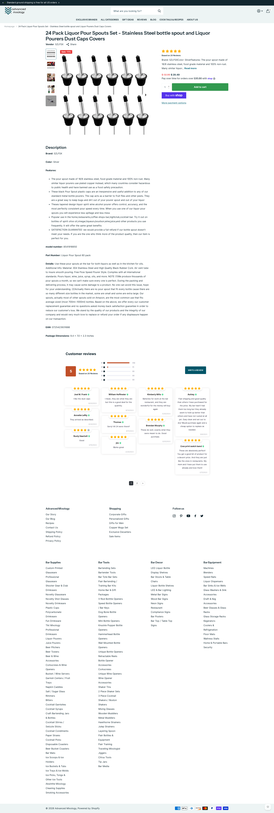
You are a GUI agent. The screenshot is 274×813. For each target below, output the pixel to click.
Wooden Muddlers (108, 713)
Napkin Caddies (54, 687)
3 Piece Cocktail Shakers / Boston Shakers (107, 700)
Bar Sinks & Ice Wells (215, 585)
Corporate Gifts (117, 514)
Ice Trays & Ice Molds (57, 770)
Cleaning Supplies (55, 788)
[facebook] (195, 516)
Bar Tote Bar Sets (107, 576)
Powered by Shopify (89, 808)
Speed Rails (210, 576)
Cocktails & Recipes (171, 19)
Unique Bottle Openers (110, 651)
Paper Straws (53, 735)
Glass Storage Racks (215, 616)
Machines (209, 568)
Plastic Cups (52, 607)
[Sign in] (260, 11)
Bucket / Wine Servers (57, 673)
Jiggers (102, 752)
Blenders (208, 572)
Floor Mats (209, 634)
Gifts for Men (116, 523)
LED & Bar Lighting (161, 590)
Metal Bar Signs (159, 594)
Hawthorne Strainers (109, 722)
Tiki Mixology (53, 625)
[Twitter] (201, 516)
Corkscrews (104, 669)
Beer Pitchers (53, 647)
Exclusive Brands (86, 19)
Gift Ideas (128, 19)
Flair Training (105, 744)
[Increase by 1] (169, 84)
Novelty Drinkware (56, 603)
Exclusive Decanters (120, 531)
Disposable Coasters (57, 744)
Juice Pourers (53, 642)
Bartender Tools (107, 572)
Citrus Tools (104, 757)
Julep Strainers (106, 726)
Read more (190, 68)
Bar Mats (50, 752)
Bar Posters (157, 616)
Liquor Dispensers (213, 581)
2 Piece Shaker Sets (109, 691)
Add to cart (200, 87)
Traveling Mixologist (109, 748)
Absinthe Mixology (56, 783)
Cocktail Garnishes (56, 704)
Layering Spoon (106, 730)
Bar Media (103, 766)
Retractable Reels (107, 656)
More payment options (174, 102)
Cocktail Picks (53, 739)
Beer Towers (52, 651)
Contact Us (52, 527)
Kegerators (209, 620)
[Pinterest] (181, 515)
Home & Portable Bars (215, 642)
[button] (2, 3)
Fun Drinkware (53, 620)
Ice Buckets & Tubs (56, 766)
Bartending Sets (107, 568)
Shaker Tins (104, 687)
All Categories (110, 19)
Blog (153, 19)
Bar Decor (157, 562)
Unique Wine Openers (110, 673)
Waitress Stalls (211, 638)
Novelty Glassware (56, 594)
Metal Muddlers (106, 717)
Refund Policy (53, 536)
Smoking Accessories (57, 792)
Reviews (142, 19)
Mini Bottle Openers (109, 620)
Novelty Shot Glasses (57, 598)
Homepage (9, 26)
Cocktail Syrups (54, 709)
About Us (192, 19)
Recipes (50, 523)
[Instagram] (174, 515)
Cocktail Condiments (57, 730)
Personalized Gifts (119, 518)
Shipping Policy (54, 531)
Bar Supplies (53, 562)
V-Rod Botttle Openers (110, 598)
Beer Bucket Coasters (57, 748)
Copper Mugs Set (118, 527)
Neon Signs (157, 603)
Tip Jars (102, 761)
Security (208, 647)
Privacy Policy (53, 540)
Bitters (49, 700)
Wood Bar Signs (159, 598)
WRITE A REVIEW (195, 370)
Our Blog (50, 518)
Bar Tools (103, 562)
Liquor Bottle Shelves (162, 585)
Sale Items (114, 536)
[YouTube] (188, 516)
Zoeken (159, 11)
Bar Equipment (212, 562)
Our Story (51, 514)
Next (59, 3)
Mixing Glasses (106, 709)
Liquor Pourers (54, 638)
